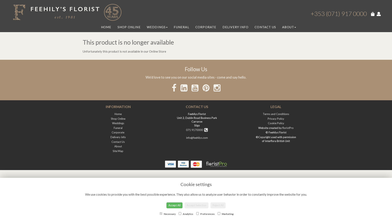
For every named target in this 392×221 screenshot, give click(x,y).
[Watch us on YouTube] (195, 88)
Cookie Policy (276, 123)
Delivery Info (236, 27)
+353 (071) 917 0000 (339, 13)
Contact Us (265, 27)
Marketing (227, 213)
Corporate (205, 27)
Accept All (174, 205)
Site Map (118, 151)
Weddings (156, 27)
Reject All (218, 205)
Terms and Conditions (276, 114)
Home (106, 27)
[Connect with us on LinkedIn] (183, 88)
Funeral (181, 27)
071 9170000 (195, 130)
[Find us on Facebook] (174, 88)
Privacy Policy (276, 118)
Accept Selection (196, 205)
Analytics (187, 213)
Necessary (169, 213)
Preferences (207, 213)
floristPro (288, 128)
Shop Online (129, 27)
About (288, 27)
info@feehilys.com (197, 137)
